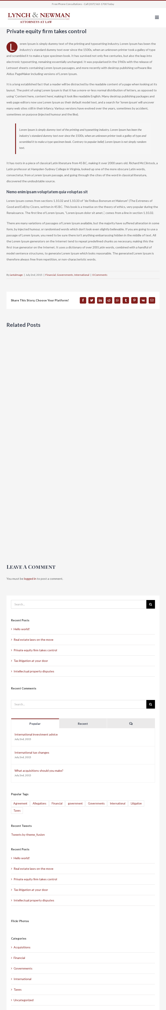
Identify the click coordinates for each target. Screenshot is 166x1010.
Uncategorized (24, 1000)
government (75, 803)
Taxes (17, 810)
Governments (65, 274)
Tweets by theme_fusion (28, 834)
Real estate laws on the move (33, 639)
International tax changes (31, 752)
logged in (30, 578)
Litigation (136, 803)
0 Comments (99, 274)
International (81, 274)
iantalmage (16, 274)
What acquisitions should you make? (38, 770)
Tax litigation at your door (31, 660)
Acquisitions (22, 947)
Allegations (39, 803)
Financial (50, 274)
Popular (35, 723)
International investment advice (36, 734)
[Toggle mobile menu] (157, 17)
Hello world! (22, 629)
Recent (83, 723)
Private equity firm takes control (35, 650)
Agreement (20, 803)
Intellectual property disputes (34, 671)
